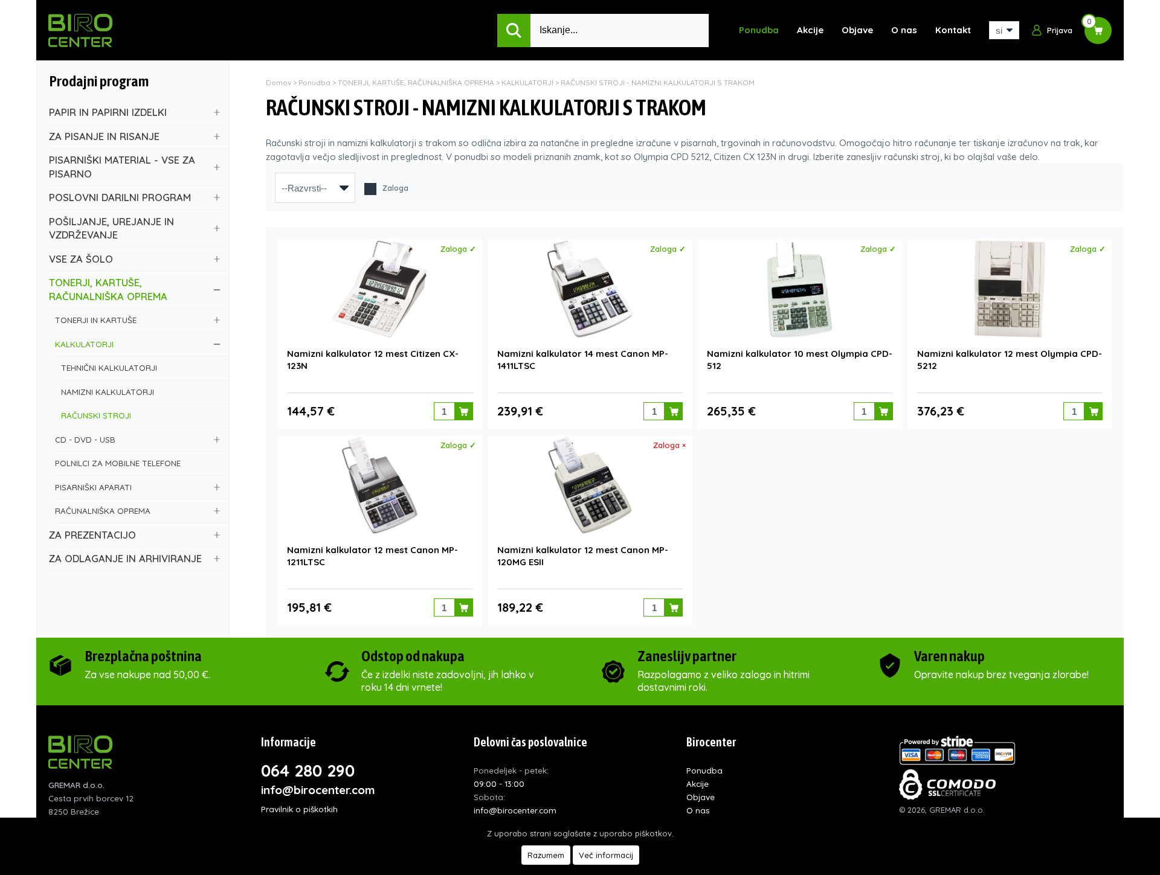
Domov (278, 82)
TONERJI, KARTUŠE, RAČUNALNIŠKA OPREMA (108, 289)
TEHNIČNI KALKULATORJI (109, 367)
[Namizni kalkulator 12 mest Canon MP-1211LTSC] (380, 485)
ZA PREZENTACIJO (92, 534)
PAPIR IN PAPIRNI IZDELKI (108, 112)
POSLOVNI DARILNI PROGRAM (120, 197)
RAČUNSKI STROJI (96, 415)
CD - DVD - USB (85, 439)
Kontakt (953, 30)
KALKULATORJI (84, 344)
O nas (904, 30)
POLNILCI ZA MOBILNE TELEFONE (118, 463)
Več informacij (606, 855)
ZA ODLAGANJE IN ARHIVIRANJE (125, 558)
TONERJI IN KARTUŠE (96, 320)
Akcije (810, 30)
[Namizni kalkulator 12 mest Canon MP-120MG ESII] (590, 485)
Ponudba (759, 30)
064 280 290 (308, 770)
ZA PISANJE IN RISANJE (104, 136)
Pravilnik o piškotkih (299, 809)
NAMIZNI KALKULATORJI (107, 391)
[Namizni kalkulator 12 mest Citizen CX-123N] (380, 289)
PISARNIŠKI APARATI (93, 487)
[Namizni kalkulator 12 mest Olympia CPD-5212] (1010, 289)
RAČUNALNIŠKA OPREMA (102, 510)
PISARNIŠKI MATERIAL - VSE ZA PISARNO (122, 166)
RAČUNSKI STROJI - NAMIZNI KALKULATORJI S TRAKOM (658, 82)
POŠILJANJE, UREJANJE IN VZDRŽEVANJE (111, 228)
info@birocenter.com (318, 790)
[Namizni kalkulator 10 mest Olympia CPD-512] (799, 289)
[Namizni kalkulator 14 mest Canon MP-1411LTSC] (590, 289)
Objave (857, 30)
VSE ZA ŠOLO (81, 258)
